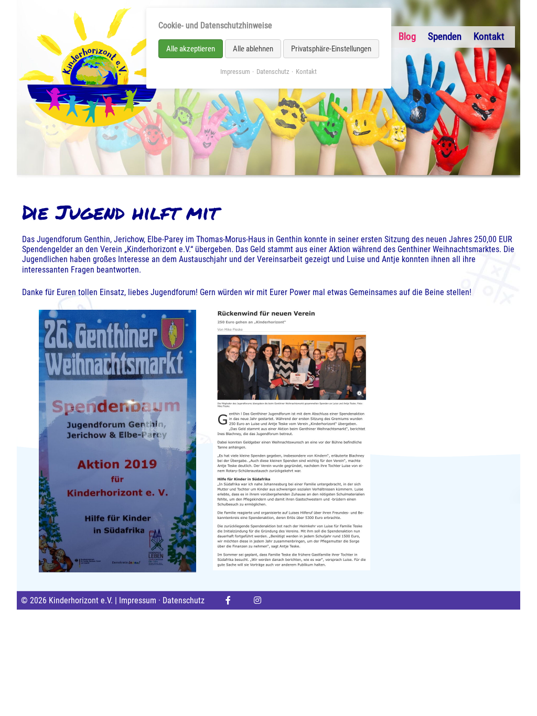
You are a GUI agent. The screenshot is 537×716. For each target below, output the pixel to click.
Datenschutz (184, 600)
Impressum (137, 600)
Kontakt (489, 36)
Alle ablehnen (253, 48)
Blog (407, 36)
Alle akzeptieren (190, 48)
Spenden (444, 36)
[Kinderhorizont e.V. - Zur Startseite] (92, 67)
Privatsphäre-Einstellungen (331, 48)
